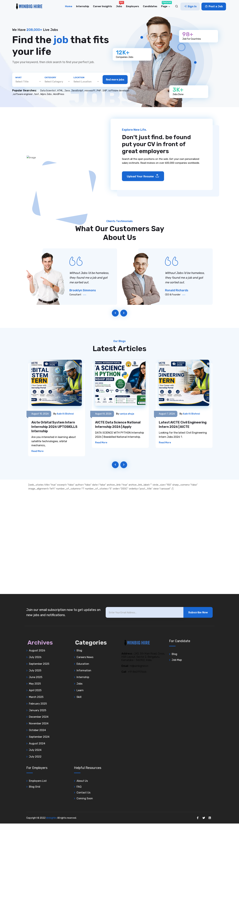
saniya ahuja (127, 413)
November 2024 (38, 723)
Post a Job (215, 6)
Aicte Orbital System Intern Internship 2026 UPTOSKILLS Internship (54, 426)
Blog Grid (34, 786)
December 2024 (38, 716)
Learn (80, 690)
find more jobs (115, 79)
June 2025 (35, 677)
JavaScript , (78, 90)
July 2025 (35, 670)
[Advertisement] (97, 544)
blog (174, 654)
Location (78, 77)
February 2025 (38, 703)
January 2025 (37, 710)
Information (84, 670)
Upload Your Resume (140, 176)
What (18, 77)
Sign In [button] (192, 6)
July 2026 (35, 657)
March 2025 (36, 697)
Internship (82, 6)
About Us (82, 780)
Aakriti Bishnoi (65, 413)
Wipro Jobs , (46, 94)
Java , (67, 90)
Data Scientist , (48, 90)
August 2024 (37, 743)
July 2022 (35, 756)
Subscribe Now (198, 612)
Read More (37, 451)
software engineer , (23, 94)
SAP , (105, 90)
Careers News (85, 657)
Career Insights (102, 6)
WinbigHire (51, 818)
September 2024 (39, 736)
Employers (132, 6)
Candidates (150, 6)
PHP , (100, 90)
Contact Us (83, 792)
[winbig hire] (27, 6)
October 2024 (37, 730)
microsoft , (91, 90)
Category (50, 77)
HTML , (60, 90)
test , (37, 94)
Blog (79, 650)
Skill (79, 697)
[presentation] (115, 313)
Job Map (177, 659)
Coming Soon (85, 798)
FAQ (79, 786)
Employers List (38, 780)
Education (83, 663)
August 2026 (37, 650)
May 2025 (35, 683)
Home (68, 6)
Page (166, 4)
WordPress (58, 94)
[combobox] (28, 82)
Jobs (119, 4)
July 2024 (35, 750)
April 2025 (35, 690)
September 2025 (39, 663)
